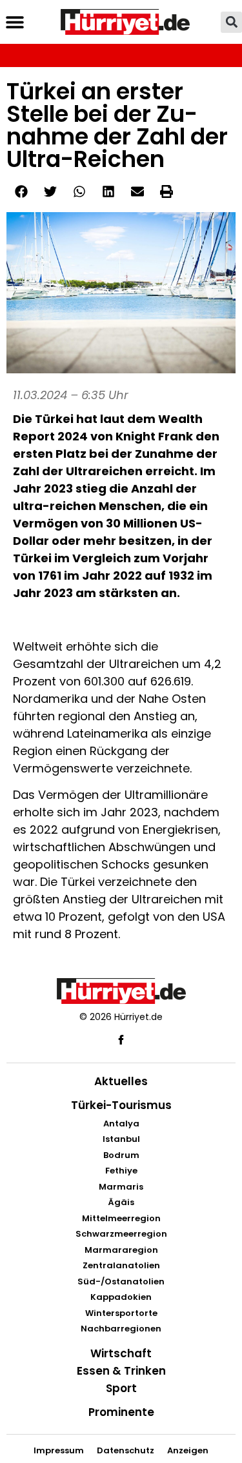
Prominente (121, 1412)
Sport (121, 1388)
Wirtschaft (121, 1353)
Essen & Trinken (121, 1371)
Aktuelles (121, 1081)
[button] (14, 22)
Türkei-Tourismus (121, 1105)
